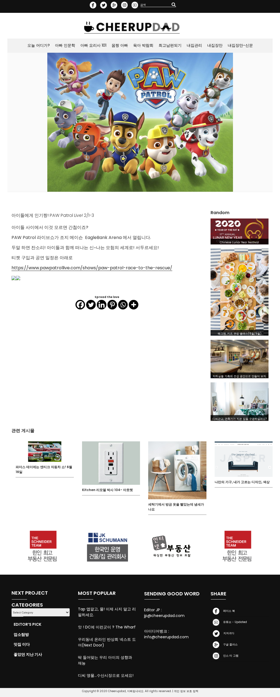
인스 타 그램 (229, 656)
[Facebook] (80, 304)
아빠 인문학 (65, 45)
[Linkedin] (101, 304)
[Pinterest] (112, 304)
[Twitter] (91, 304)
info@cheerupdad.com (166, 637)
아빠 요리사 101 (93, 45)
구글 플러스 (229, 644)
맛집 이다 (22, 644)
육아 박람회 (143, 45)
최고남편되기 (170, 45)
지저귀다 (228, 633)
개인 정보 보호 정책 (186, 691)
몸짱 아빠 (120, 45)
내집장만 (215, 45)
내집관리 (194, 45)
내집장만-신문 (240, 45)
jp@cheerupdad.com (164, 615)
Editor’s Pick (27, 624)
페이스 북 (228, 611)
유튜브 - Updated (234, 622)
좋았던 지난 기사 (28, 654)
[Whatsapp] (123, 304)
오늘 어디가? (38, 45)
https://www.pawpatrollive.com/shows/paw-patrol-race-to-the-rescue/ (91, 268)
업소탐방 (21, 634)
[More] (133, 304)
